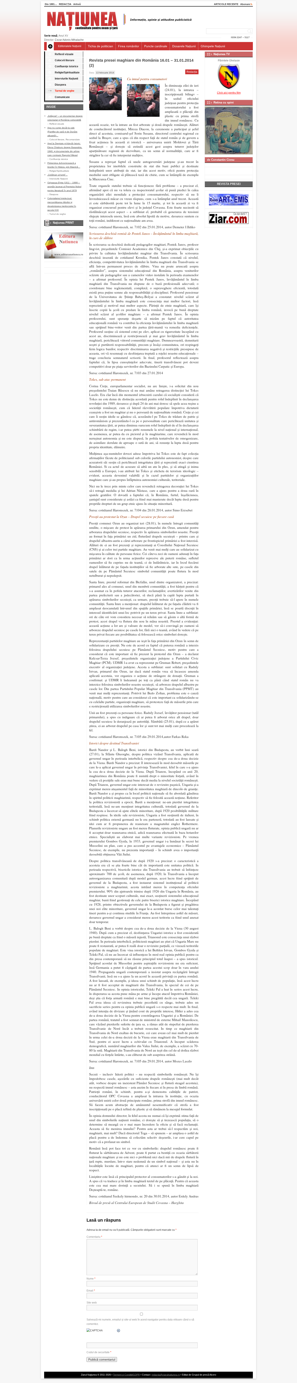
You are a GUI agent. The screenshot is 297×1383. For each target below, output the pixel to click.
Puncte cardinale (155, 46)
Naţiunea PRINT (63, 222)
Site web (92, 1302)
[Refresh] (118, 1330)
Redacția (192, 71)
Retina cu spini (224, 102)
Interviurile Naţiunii (66, 78)
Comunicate (62, 97)
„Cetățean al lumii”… (57, 175)
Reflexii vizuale (64, 54)
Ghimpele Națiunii (213, 46)
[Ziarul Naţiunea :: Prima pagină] (118, 31)
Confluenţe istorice (66, 66)
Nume (91, 1278)
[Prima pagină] (50, 46)
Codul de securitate (98, 1352)
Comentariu (94, 1236)
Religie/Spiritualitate (67, 72)
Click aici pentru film (229, 92)
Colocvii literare (64, 60)
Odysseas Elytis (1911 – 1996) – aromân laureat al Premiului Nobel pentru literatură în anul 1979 (64, 186)
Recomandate (73, 139)
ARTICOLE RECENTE (226, 4)
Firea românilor (128, 46)
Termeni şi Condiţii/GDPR (126, 1374)
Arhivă (77, 4)
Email (91, 1290)
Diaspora (60, 84)
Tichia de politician (100, 46)
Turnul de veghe (64, 90)
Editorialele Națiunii (69, 46)
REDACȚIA (65, 4)
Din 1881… (51, 4)
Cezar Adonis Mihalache (69, 39)
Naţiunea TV (222, 54)
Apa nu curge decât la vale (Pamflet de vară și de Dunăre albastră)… (62, 132)
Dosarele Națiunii (184, 46)
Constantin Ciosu (222, 159)
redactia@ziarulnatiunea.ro (166, 1374)
